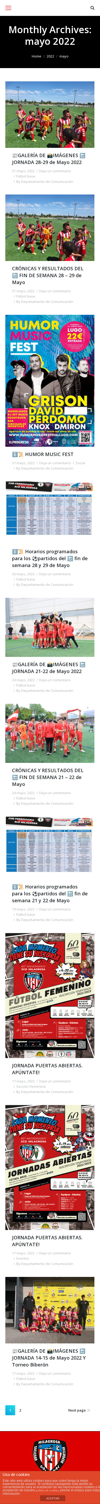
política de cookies (47, 1490)
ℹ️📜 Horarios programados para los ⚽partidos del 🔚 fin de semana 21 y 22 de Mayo (50, 893)
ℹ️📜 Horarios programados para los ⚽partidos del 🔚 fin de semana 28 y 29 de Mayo (50, 558)
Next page (77, 1410)
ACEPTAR (52, 1498)
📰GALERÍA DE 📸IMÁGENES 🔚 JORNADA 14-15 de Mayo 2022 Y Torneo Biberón (49, 1358)
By (44, 181)
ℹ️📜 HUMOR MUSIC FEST (43, 454)
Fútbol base (25, 176)
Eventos (22, 1258)
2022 (50, 56)
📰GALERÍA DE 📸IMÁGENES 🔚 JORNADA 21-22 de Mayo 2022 (48, 667)
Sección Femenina (31, 1086)
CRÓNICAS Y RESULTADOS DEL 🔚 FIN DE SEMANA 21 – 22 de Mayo (47, 777)
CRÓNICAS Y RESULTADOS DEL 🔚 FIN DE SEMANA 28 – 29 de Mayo (47, 275)
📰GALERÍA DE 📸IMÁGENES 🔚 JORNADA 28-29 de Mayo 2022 (48, 158)
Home (36, 56)
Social (80, 463)
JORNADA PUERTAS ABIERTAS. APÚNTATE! (47, 1069)
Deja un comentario (55, 171)
